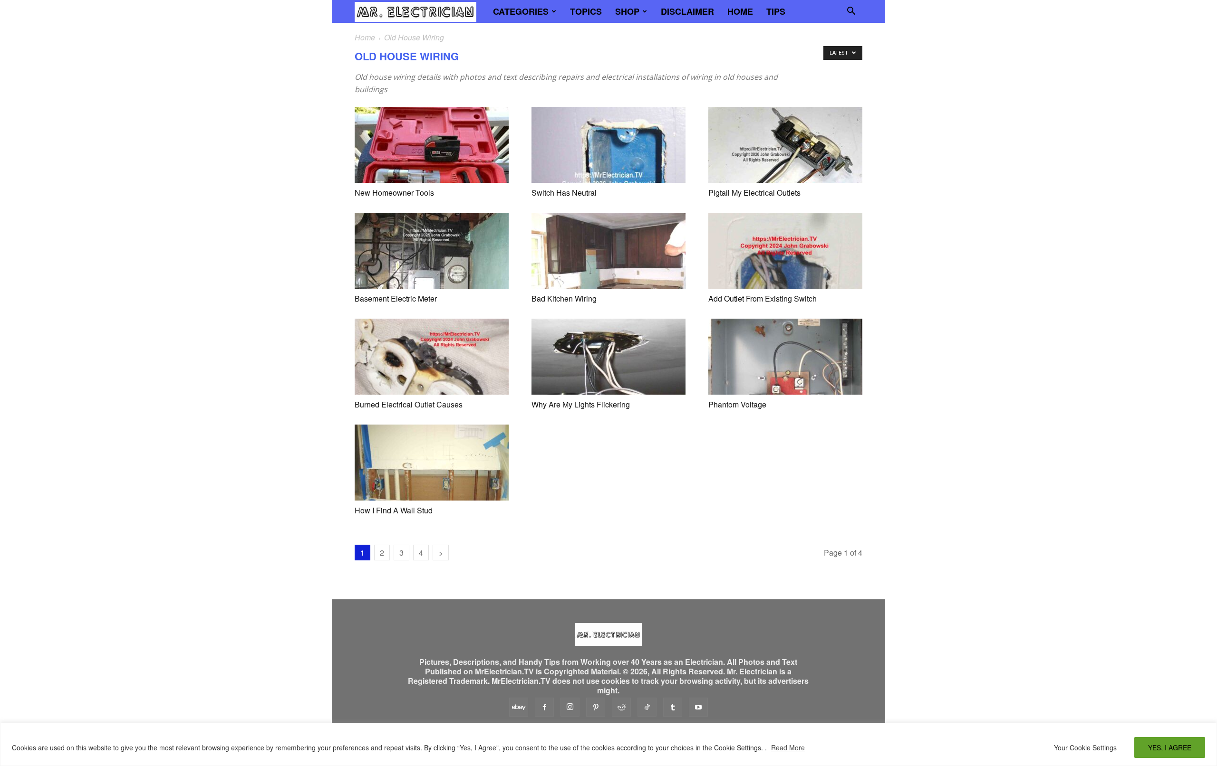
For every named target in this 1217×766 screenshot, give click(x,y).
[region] (608, 744)
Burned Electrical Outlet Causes (409, 404)
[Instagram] (570, 707)
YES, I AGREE (1169, 747)
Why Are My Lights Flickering (580, 404)
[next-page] (441, 552)
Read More (788, 747)
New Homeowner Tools (394, 192)
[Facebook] (544, 707)
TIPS (775, 11)
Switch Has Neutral (564, 192)
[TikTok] (647, 707)
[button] (851, 12)
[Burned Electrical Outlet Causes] (432, 357)
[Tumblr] (672, 707)
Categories (521, 11)
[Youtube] (698, 707)
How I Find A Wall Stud (394, 510)
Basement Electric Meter (396, 298)
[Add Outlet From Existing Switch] (785, 251)
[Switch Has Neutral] (608, 145)
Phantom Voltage (737, 404)
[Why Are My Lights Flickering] (608, 357)
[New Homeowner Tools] (432, 145)
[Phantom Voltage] (785, 357)
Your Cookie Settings (1085, 747)
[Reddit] (621, 707)
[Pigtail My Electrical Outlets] (785, 145)
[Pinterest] (595, 707)
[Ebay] (518, 707)
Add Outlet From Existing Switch (762, 298)
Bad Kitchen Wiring (564, 298)
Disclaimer (687, 11)
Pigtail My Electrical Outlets (754, 192)
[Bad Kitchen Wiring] (608, 251)
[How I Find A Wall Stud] (432, 463)
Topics (586, 11)
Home (740, 11)
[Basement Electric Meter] (432, 251)
